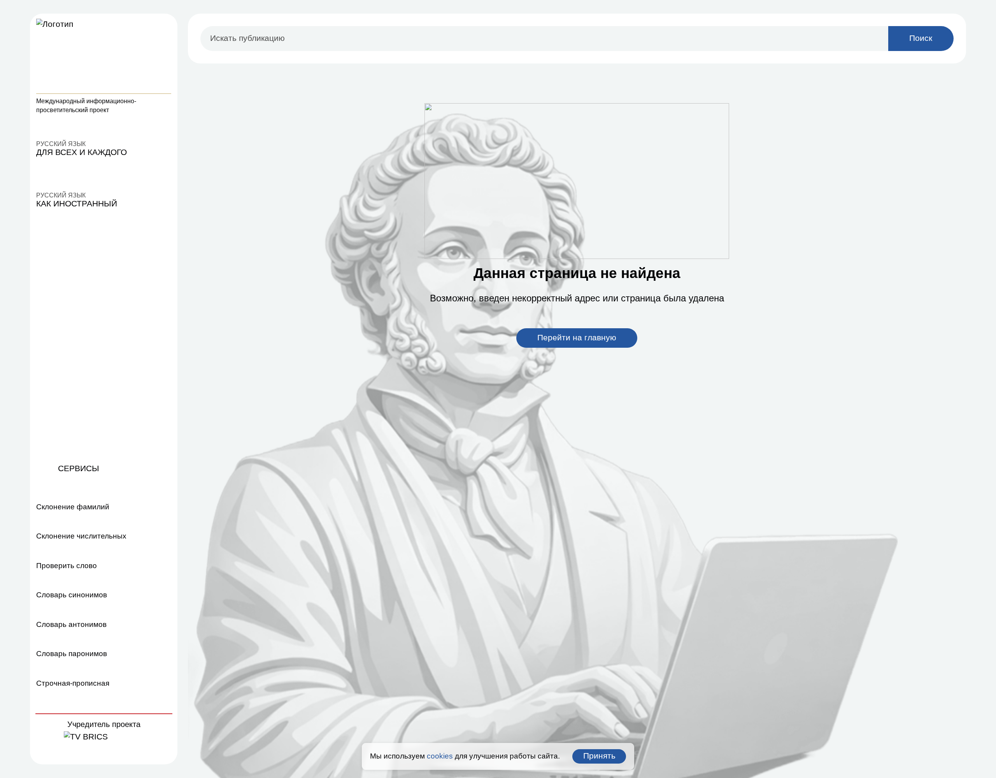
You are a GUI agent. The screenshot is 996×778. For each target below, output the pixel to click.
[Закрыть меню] (165, 26)
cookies (440, 756)
